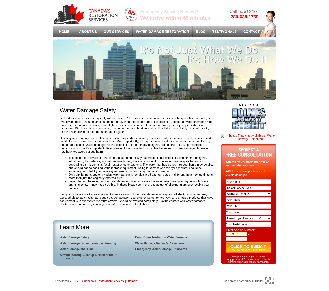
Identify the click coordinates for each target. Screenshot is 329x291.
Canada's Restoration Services (104, 281)
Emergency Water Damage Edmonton (161, 249)
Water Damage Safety (74, 237)
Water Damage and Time (77, 249)
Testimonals (224, 32)
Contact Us (254, 32)
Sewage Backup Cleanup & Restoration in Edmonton (88, 256)
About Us (88, 32)
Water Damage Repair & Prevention (159, 243)
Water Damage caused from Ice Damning (88, 243)
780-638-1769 (244, 16)
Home (64, 32)
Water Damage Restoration (162, 32)
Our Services (116, 32)
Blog (201, 32)
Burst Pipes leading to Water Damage (161, 237)
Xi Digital (257, 281)
